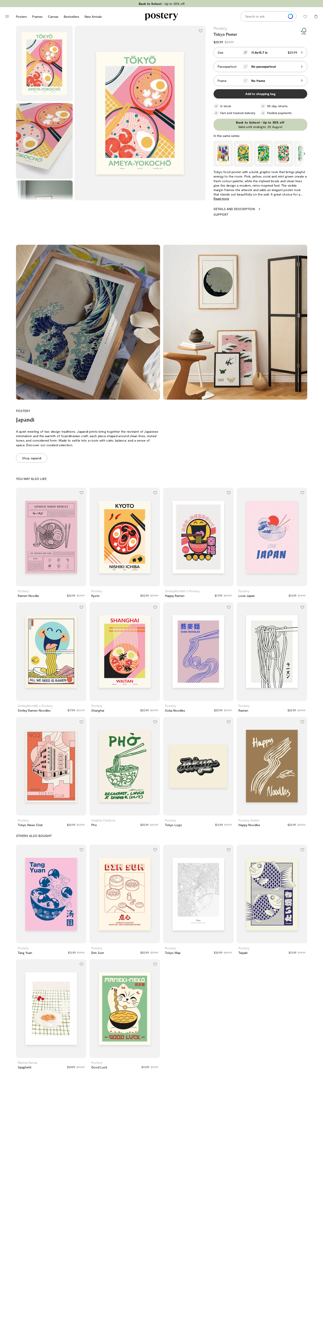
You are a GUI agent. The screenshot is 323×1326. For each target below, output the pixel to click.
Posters (21, 16)
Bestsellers (71, 16)
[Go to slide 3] (53, 583)
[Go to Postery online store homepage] (161, 16)
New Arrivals (93, 16)
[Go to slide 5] (60, 940)
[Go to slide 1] (44, 583)
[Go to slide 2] (49, 583)
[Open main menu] (7, 16)
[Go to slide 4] (57, 583)
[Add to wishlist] (201, 31)
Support (221, 214)
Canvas (53, 16)
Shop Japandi (31, 458)
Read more (221, 198)
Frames (37, 16)
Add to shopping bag (260, 94)
